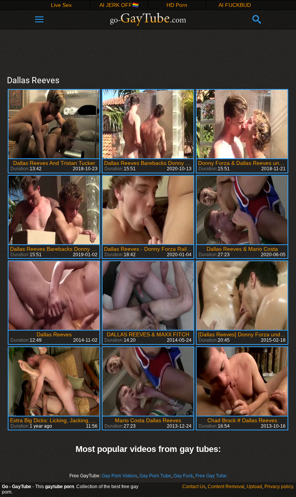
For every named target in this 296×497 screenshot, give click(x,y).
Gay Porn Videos (119, 476)
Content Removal (226, 486)
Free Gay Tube (211, 476)
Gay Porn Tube (155, 476)
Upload (254, 486)
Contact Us (193, 486)
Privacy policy (278, 486)
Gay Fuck (183, 476)
